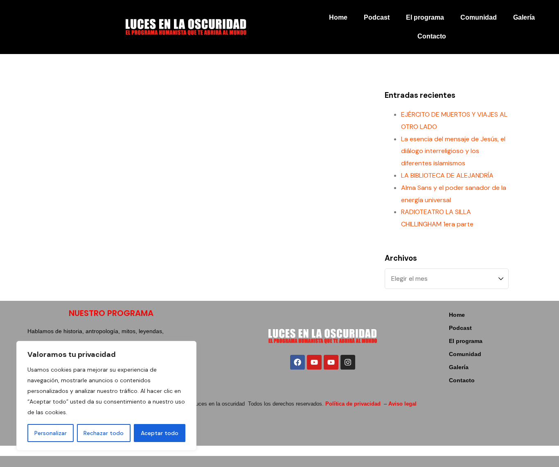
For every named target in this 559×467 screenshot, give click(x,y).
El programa (425, 17)
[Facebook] (297, 362)
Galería (524, 17)
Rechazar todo (103, 433)
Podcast (377, 17)
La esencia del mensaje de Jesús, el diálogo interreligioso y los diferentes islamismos (453, 151)
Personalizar (50, 433)
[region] (106, 396)
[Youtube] (314, 362)
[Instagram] (347, 362)
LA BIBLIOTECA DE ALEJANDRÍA (447, 175)
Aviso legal (402, 404)
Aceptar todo (159, 433)
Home (338, 17)
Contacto (431, 36)
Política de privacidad (353, 404)
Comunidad (478, 17)
